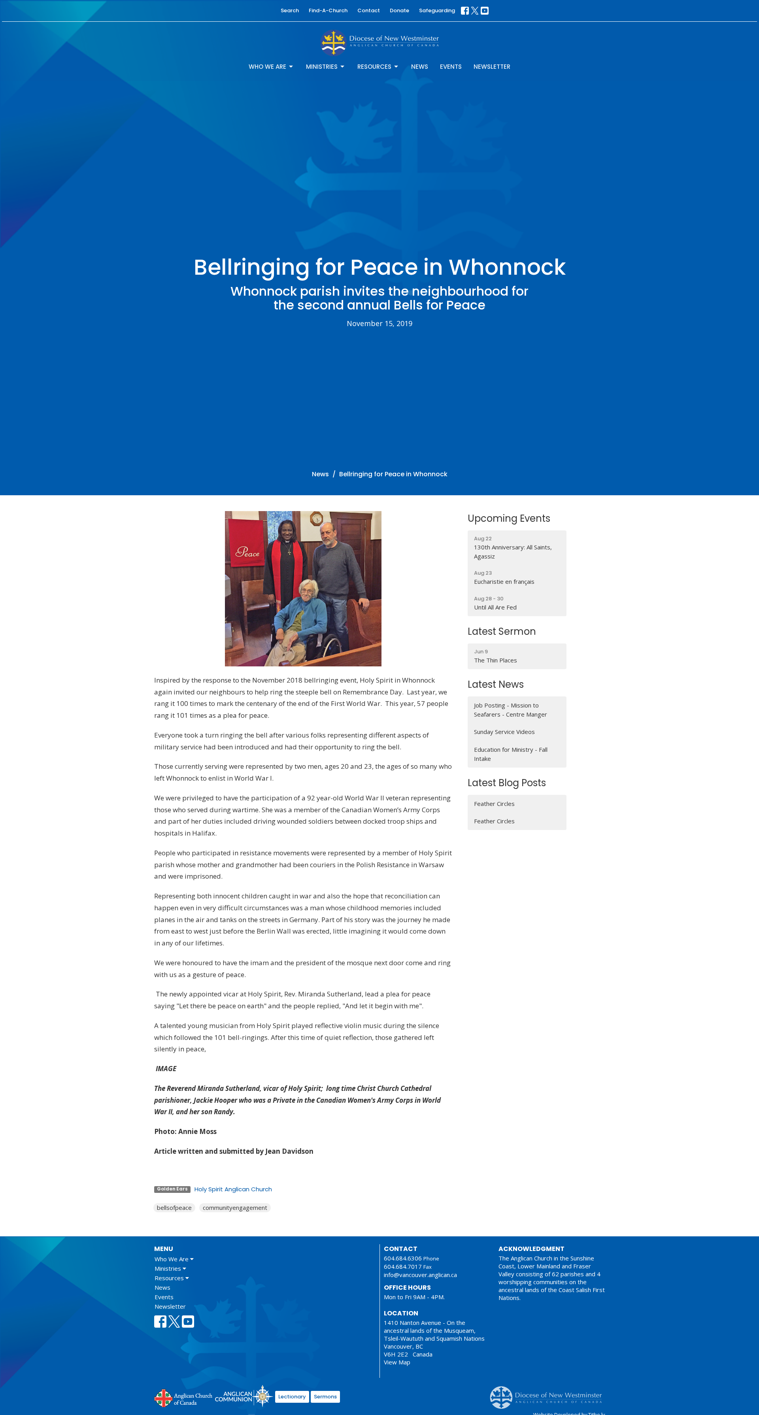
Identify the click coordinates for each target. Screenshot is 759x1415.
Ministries (322, 66)
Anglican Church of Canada (183, 1397)
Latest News (496, 684)
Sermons (325, 1396)
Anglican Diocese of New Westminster (549, 1393)
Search (290, 10)
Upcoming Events (509, 518)
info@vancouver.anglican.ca (420, 1275)
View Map (397, 1362)
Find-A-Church (328, 10)
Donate (399, 10)
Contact (368, 10)
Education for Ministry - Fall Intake (511, 753)
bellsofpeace (174, 1207)
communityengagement (235, 1207)
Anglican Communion (244, 1396)
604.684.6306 (403, 1258)
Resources (374, 66)
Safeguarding (437, 10)
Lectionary (292, 1396)
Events (451, 66)
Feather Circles (494, 803)
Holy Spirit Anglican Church (233, 1189)
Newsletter (492, 66)
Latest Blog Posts (507, 782)
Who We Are (267, 66)
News (419, 66)
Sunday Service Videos (504, 732)
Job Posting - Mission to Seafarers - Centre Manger (510, 709)
